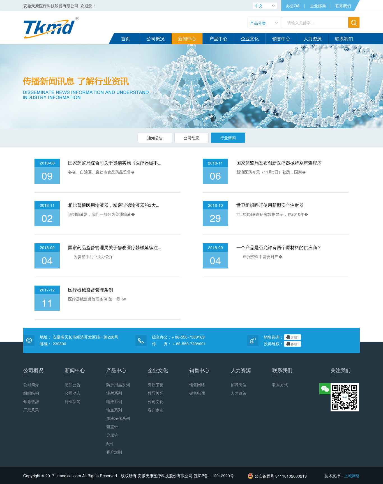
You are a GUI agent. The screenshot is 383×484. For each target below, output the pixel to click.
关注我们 (341, 370)
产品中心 (116, 370)
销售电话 (197, 393)
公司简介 (31, 384)
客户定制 (114, 452)
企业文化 (158, 370)
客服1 (294, 337)
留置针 (112, 426)
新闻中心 (75, 370)
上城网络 (352, 475)
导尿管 (112, 435)
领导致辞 (31, 401)
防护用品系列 (118, 384)
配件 (110, 443)
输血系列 (114, 410)
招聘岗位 (238, 384)
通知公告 (155, 137)
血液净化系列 (118, 418)
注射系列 (114, 393)
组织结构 (31, 393)
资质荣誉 (155, 384)
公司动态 (191, 137)
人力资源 (241, 370)
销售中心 (199, 370)
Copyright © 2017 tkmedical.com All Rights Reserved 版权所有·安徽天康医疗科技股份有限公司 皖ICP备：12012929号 (128, 475)
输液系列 (114, 401)
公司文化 (155, 401)
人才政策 (238, 393)
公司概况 (33, 370)
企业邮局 (318, 5)
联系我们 (343, 5)
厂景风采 (31, 410)
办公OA (292, 5)
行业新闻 (228, 137)
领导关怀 (155, 393)
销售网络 (197, 384)
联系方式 (280, 384)
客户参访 (155, 410)
